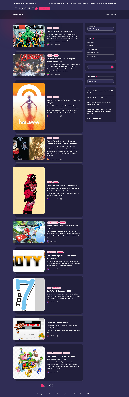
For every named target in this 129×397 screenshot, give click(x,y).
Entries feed (93, 49)
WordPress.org (93, 56)
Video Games (56, 287)
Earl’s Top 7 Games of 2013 (59, 291)
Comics (50, 28)
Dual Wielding (51, 252)
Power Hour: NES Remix (57, 322)
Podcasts (62, 222)
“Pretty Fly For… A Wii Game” (96, 98)
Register (92, 42)
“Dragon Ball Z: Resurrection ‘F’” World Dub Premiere (100, 92)
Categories (91, 26)
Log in (91, 45)
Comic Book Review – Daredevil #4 (63, 185)
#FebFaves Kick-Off (94, 118)
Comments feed (94, 52)
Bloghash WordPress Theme (83, 394)
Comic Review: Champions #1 (60, 31)
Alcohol (50, 353)
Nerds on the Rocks (25, 3)
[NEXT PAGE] (53, 385)
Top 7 (49, 287)
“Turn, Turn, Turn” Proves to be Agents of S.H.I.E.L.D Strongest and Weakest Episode (99, 111)
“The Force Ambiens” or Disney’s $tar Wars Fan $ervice (99, 103)
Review (56, 28)
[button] (44, 8)
